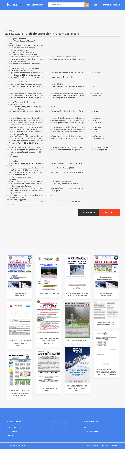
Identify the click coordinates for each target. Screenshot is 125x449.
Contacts (10, 436)
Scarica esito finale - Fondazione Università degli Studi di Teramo (106, 372)
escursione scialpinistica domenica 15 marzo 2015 (77, 294)
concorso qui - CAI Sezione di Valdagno (106, 323)
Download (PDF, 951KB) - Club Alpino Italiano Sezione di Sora (19, 393)
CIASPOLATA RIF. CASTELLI (48, 293)
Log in (85, 427)
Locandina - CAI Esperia (77, 341)
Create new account (90, 431)
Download (89, 212)
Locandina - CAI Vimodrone (19, 294)
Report (110, 212)
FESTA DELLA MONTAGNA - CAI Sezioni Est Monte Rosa (77, 388)
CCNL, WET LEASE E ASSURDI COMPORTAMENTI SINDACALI (20, 343)
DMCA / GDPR (105, 446)
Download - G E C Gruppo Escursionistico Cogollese (48, 340)
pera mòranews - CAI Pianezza (48, 389)
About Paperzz (12, 431)
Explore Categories (14, 427)
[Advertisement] (62, 20)
